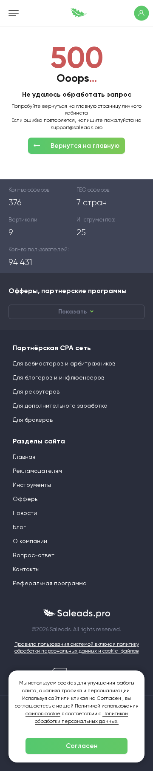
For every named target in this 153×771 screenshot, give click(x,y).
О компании (30, 541)
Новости (25, 512)
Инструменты (32, 484)
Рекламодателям (37, 470)
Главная (24, 456)
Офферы (26, 498)
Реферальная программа (50, 583)
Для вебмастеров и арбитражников (64, 363)
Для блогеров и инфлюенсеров (58, 377)
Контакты (26, 569)
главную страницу (98, 106)
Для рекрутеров (36, 391)
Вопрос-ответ (33, 555)
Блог (19, 527)
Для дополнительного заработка (60, 405)
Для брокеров (33, 419)
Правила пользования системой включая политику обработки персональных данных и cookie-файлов (76, 647)
